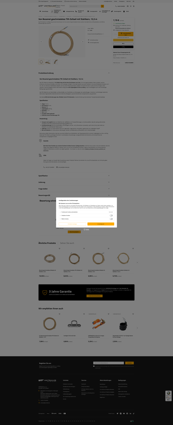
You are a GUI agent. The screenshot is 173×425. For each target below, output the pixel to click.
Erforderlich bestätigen (72, 224)
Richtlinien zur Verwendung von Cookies (92, 205)
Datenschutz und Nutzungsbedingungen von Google (98, 207)
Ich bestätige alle (101, 224)
